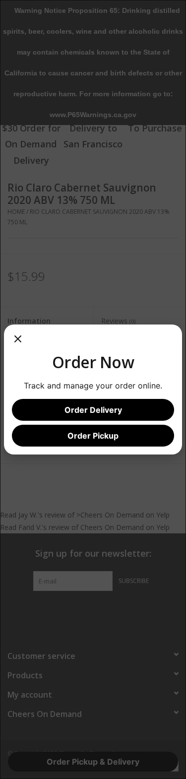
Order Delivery (93, 410)
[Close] (18, 342)
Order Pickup (93, 436)
